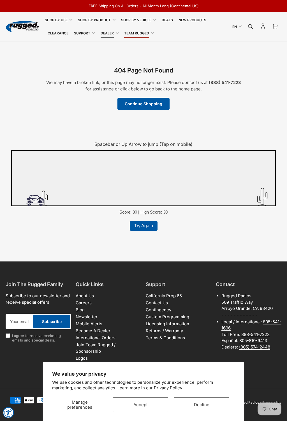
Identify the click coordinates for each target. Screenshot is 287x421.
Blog (80, 309)
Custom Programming (167, 316)
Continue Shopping (143, 103)
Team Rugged (136, 33)
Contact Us (157, 302)
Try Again (143, 225)
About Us (85, 295)
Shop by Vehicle (136, 20)
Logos (82, 358)
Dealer (107, 33)
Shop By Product (94, 20)
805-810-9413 (253, 340)
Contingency (158, 309)
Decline (201, 404)
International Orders (95, 337)
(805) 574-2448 (254, 347)
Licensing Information (167, 323)
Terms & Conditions (165, 337)
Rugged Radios (247, 402)
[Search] (250, 26)
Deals (167, 20)
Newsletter (87, 316)
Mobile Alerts (89, 323)
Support (82, 33)
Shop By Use (56, 20)
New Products (192, 20)
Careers (84, 302)
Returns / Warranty (164, 330)
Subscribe (52, 321)
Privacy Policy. (168, 387)
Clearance (58, 33)
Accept (140, 404)
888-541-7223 (255, 334)
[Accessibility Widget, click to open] (8, 412)
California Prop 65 (164, 295)
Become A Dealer (93, 330)
